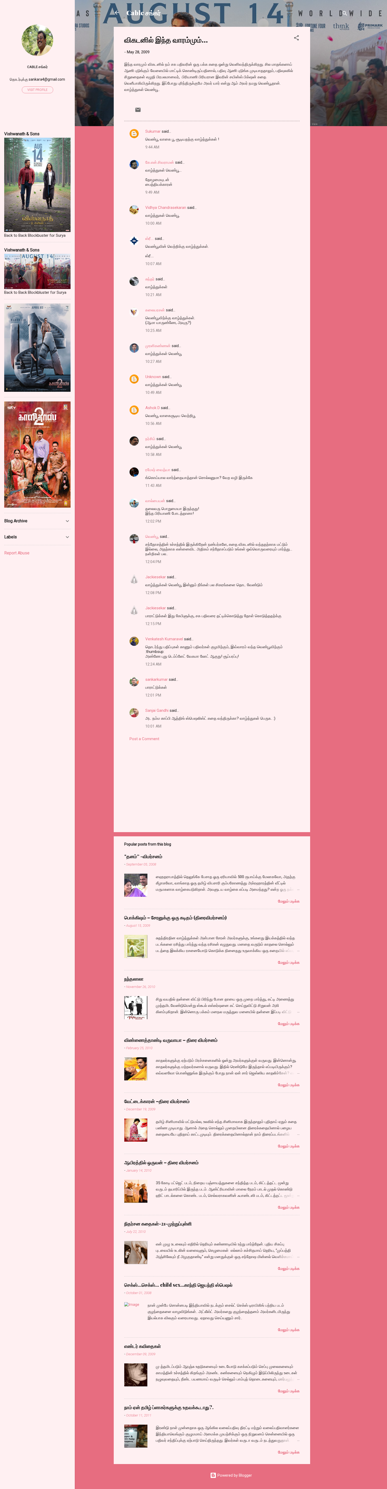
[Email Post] (138, 111)
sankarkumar (156, 679)
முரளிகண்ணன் (158, 345)
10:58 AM (153, 454)
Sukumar (153, 131)
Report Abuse (16, 552)
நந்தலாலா (133, 979)
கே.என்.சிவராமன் (159, 162)
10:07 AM (153, 263)
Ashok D (152, 407)
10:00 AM (153, 223)
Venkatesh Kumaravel (164, 639)
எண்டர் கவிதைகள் (142, 1346)
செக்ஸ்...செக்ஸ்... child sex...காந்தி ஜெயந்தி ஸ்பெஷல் (178, 1285)
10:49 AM (153, 392)
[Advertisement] (331, 105)
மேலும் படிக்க (289, 901)
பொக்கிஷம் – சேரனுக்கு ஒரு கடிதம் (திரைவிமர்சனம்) (175, 917)
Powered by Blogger (234, 1475)
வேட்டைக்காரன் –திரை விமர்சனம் (157, 1101)
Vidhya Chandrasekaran (165, 207)
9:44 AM (152, 147)
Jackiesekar (155, 577)
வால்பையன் (155, 500)
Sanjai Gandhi (156, 710)
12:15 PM (153, 623)
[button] (296, 39)
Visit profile (37, 90)
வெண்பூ (152, 536)
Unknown (153, 376)
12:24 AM (153, 664)
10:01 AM (153, 726)
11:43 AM (153, 485)
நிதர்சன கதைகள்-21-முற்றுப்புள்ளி (158, 1223)
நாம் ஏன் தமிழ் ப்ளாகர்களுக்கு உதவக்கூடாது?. (169, 1407)
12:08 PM (153, 592)
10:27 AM (153, 361)
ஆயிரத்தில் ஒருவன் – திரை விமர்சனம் (161, 1162)
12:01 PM (153, 695)
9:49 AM (152, 192)
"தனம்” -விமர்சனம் (143, 856)
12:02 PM (153, 521)
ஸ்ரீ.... (149, 238)
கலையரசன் (155, 310)
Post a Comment (144, 738)
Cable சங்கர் (143, 12)
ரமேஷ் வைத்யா (157, 469)
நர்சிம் (150, 438)
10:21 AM (153, 294)
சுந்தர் (150, 279)
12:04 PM (153, 561)
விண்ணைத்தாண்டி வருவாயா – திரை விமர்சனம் (170, 1040)
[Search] (345, 14)
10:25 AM (153, 330)
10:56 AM (153, 423)
